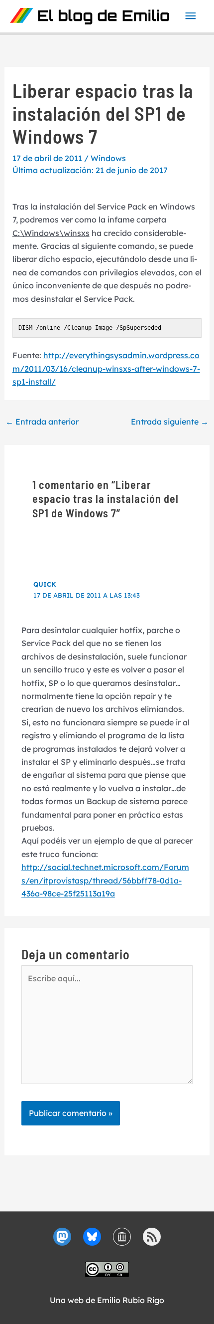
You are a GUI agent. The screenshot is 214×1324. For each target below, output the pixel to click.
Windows (108, 158)
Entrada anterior (42, 422)
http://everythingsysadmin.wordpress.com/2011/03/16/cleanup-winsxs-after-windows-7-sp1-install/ (106, 368)
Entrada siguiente (170, 422)
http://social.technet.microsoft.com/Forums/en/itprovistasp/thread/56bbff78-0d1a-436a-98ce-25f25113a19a (105, 880)
